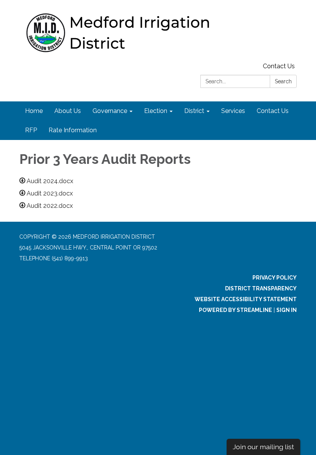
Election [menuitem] (155, 111)
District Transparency (261, 288)
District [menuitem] (194, 111)
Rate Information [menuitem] (73, 130)
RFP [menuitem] (31, 130)
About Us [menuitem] (67, 111)
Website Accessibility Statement (246, 299)
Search (283, 81)
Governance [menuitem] (109, 111)
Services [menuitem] (233, 111)
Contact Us (279, 66)
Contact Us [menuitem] (273, 111)
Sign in (286, 310)
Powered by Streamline (235, 310)
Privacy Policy (274, 278)
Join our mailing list (263, 447)
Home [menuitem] (34, 111)
